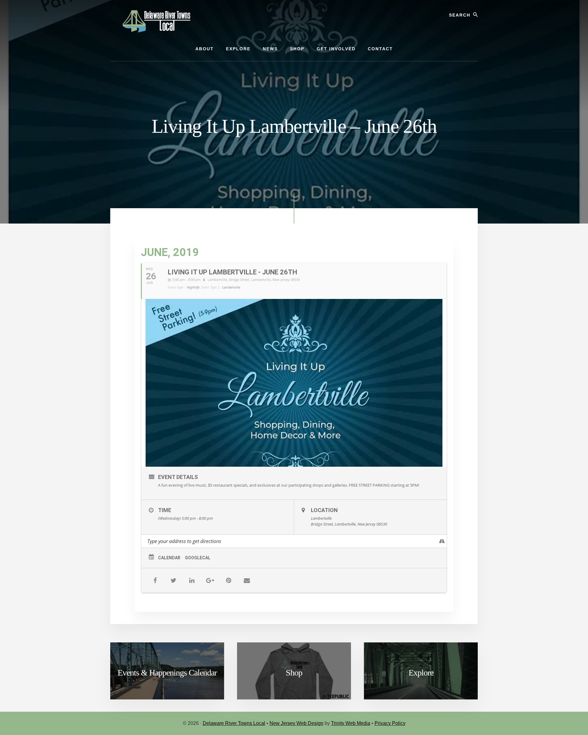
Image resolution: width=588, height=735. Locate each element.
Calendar (169, 557)
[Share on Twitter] (173, 580)
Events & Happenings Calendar (167, 672)
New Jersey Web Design (296, 723)
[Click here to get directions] (442, 541)
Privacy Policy (390, 723)
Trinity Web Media (350, 723)
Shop (294, 672)
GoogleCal (197, 557)
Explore (421, 672)
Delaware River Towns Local (234, 723)
